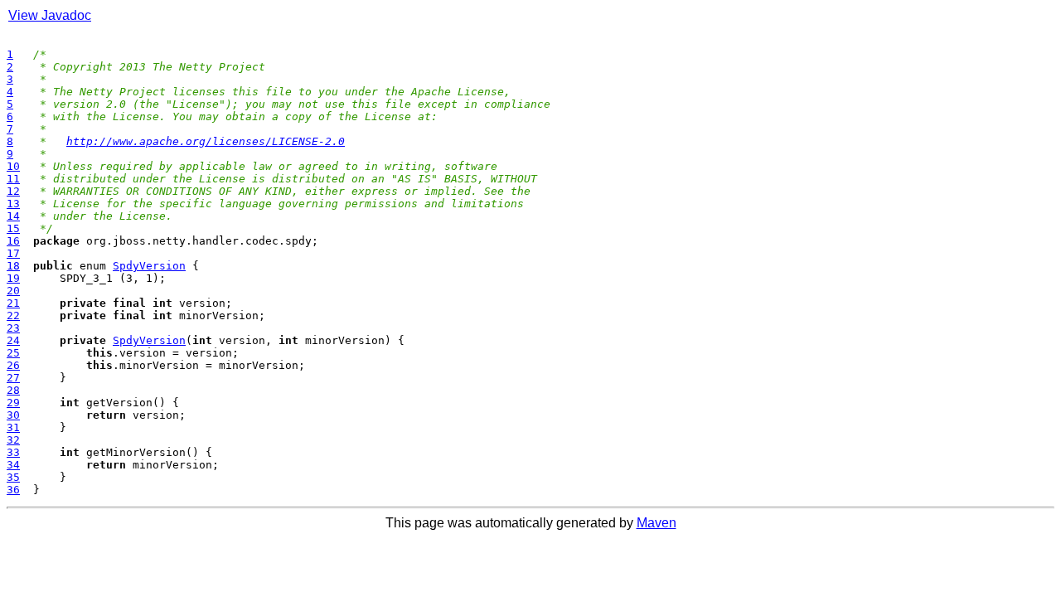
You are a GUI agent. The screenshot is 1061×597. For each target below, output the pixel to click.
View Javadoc (49, 15)
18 (13, 266)
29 (13, 402)
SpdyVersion (149, 266)
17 (13, 253)
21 (13, 303)
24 (13, 340)
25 (13, 353)
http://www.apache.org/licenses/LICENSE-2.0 (205, 141)
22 (13, 315)
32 (13, 440)
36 (13, 489)
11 (13, 178)
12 (13, 191)
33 (13, 452)
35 (13, 477)
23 (13, 328)
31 (13, 427)
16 (13, 241)
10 (13, 166)
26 (13, 365)
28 (13, 390)
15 (13, 228)
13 (13, 203)
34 (13, 465)
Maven (656, 523)
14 (13, 216)
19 (13, 278)
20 (13, 290)
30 (13, 415)
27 (13, 377)
